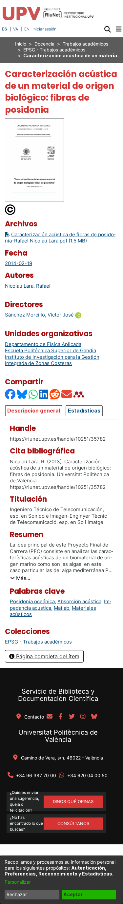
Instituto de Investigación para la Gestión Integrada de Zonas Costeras (52, 360)
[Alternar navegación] (118, 29)
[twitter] (71, 717)
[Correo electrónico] (66, 394)
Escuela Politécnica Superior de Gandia (50, 350)
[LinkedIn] (44, 394)
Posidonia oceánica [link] (32, 601)
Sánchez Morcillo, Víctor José (39, 315)
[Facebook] (10, 394)
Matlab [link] (61, 608)
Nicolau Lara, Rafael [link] (28, 286)
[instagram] (83, 717)
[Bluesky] (22, 394)
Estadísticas (84, 410)
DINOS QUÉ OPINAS (73, 801)
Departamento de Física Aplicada (43, 344)
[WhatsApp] (33, 394)
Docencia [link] (44, 44)
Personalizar (18, 882)
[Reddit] (55, 394)
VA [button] (15, 29)
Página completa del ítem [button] (46, 656)
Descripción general (33, 410)
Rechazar (17, 894)
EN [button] (27, 29)
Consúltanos (73, 823)
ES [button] (4, 29)
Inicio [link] (20, 44)
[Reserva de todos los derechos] (10, 209)
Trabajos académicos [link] (85, 44)
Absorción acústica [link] (79, 601)
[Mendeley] (79, 394)
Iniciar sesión (45, 29)
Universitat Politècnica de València (58, 735)
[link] (38, 642)
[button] (107, 29)
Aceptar (73, 894)
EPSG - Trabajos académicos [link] (54, 49)
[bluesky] (94, 717)
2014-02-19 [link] (18, 263)
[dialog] (61, 880)
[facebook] (60, 717)
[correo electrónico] (49, 717)
